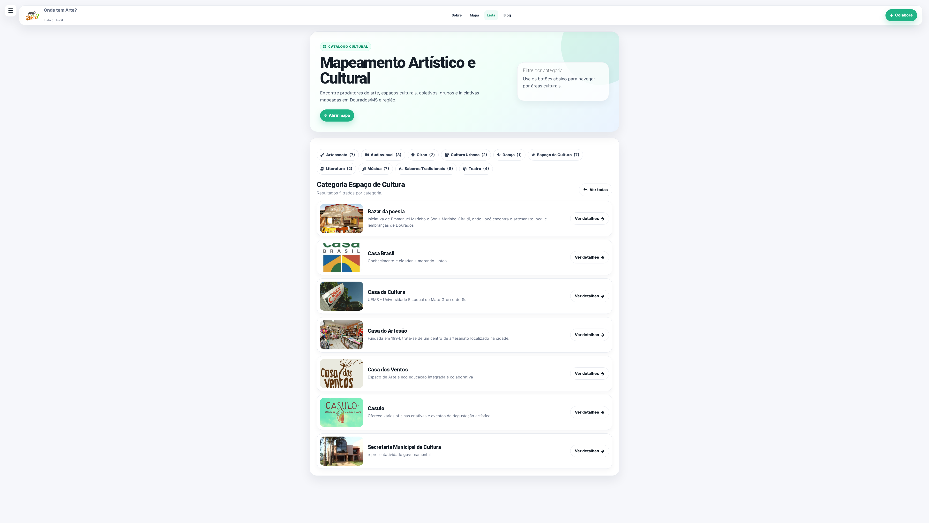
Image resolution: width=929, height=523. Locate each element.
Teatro (479, 168)
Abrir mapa (339, 115)
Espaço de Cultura (558, 154)
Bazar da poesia (386, 211)
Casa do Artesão (387, 331)
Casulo (376, 408)
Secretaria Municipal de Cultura (404, 447)
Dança (512, 154)
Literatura (339, 168)
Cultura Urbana (469, 154)
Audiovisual (386, 154)
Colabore (904, 15)
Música (378, 168)
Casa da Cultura (386, 292)
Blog (507, 15)
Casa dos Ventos (388, 370)
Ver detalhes (587, 218)
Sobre (457, 15)
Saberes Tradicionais (429, 168)
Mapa (474, 15)
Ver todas (599, 189)
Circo (426, 154)
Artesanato (340, 154)
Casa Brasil (381, 253)
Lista (491, 15)
